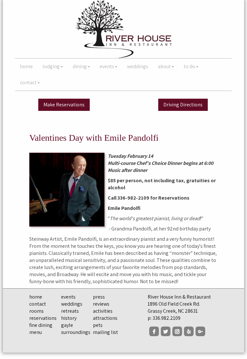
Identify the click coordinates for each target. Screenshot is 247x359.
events (68, 296)
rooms (36, 311)
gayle (67, 325)
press (99, 296)
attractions (105, 318)
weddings (137, 66)
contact (37, 304)
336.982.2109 (166, 318)
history (69, 318)
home (26, 66)
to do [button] (189, 66)
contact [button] (28, 82)
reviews (101, 304)
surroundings (75, 332)
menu (35, 332)
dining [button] (80, 66)
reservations (43, 318)
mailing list (105, 332)
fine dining (40, 325)
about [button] (164, 66)
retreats (70, 311)
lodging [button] (51, 66)
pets (98, 325)
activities (103, 311)
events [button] (107, 66)
